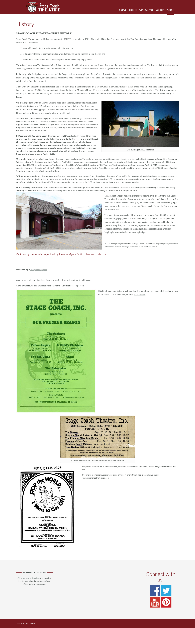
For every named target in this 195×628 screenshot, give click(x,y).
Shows (122, 9)
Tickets (133, 9)
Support (160, 9)
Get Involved (146, 9)
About (170, 9)
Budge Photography (38, 269)
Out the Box (30, 623)
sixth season (139, 294)
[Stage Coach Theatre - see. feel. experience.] (43, 7)
